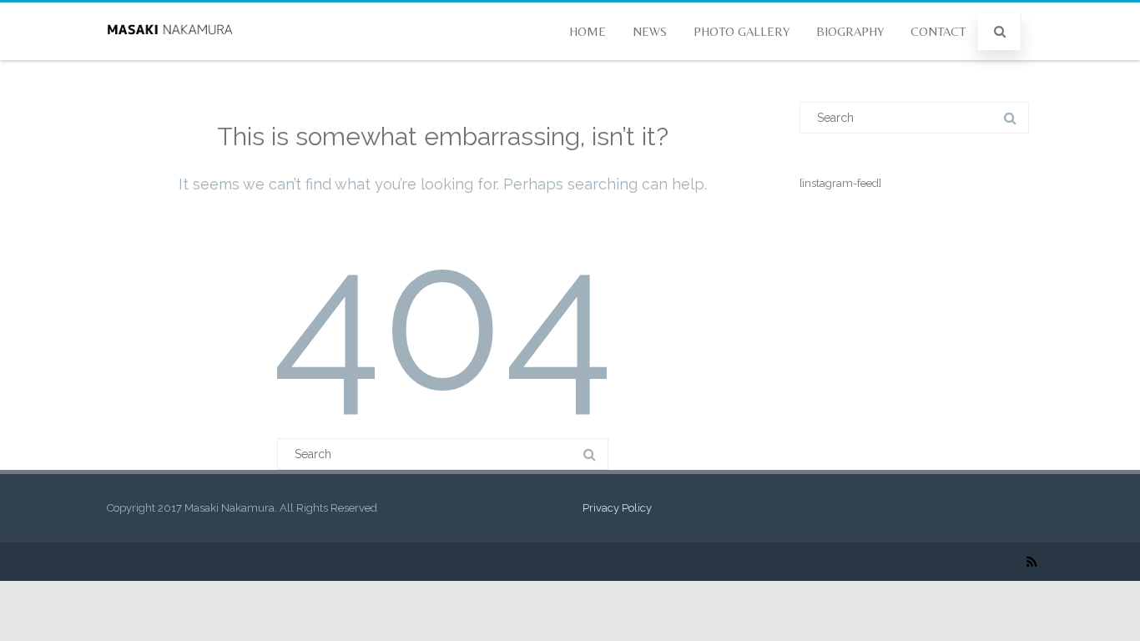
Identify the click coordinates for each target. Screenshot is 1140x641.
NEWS (650, 31)
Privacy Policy (617, 508)
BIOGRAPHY (850, 31)
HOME (587, 31)
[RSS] (1032, 562)
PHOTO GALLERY (741, 31)
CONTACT (938, 31)
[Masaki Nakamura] (169, 54)
